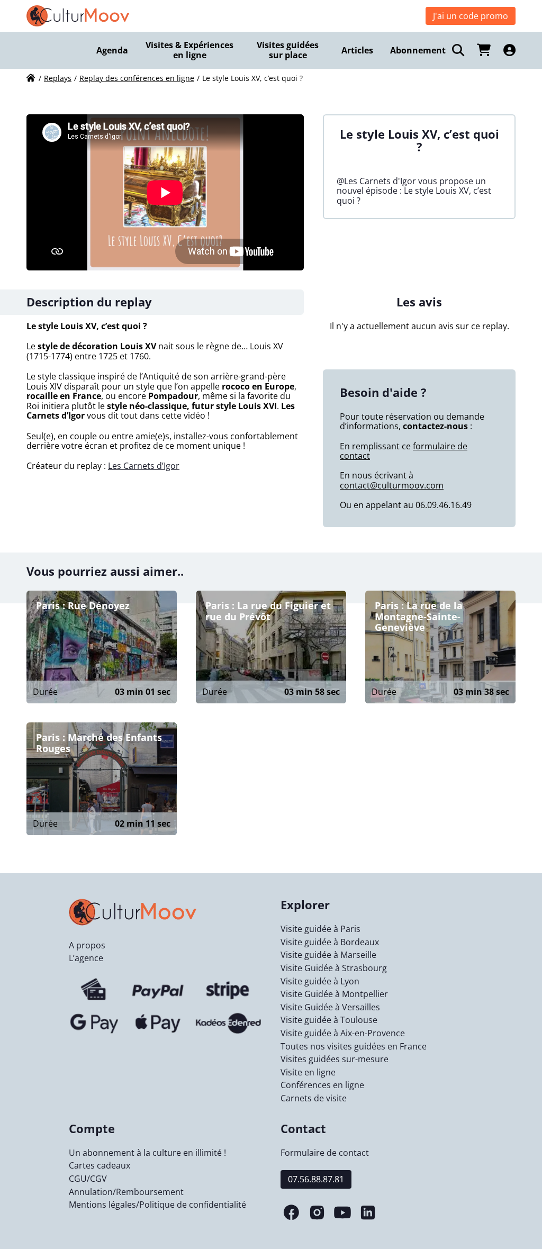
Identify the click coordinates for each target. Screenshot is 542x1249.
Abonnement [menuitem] (418, 50)
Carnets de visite (314, 1098)
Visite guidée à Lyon (320, 981)
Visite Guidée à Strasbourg (334, 968)
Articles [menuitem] (357, 50)
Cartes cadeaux (99, 1165)
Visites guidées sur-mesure (335, 1059)
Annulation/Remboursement (126, 1192)
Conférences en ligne (322, 1085)
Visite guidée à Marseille (328, 955)
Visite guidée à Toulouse (329, 1020)
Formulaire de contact (325, 1153)
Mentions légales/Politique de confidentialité (157, 1204)
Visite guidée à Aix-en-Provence (343, 1033)
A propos (87, 945)
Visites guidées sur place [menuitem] (288, 50)
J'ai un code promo (470, 16)
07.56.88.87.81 (316, 1179)
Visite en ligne (308, 1072)
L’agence (86, 958)
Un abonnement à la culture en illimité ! (147, 1153)
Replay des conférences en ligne (136, 78)
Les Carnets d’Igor (143, 466)
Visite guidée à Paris (320, 929)
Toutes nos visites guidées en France (354, 1046)
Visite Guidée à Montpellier (334, 994)
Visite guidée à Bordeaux (330, 942)
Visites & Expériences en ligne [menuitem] (189, 50)
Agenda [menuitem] (112, 50)
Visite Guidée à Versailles (330, 1007)
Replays (57, 78)
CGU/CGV (88, 1178)
